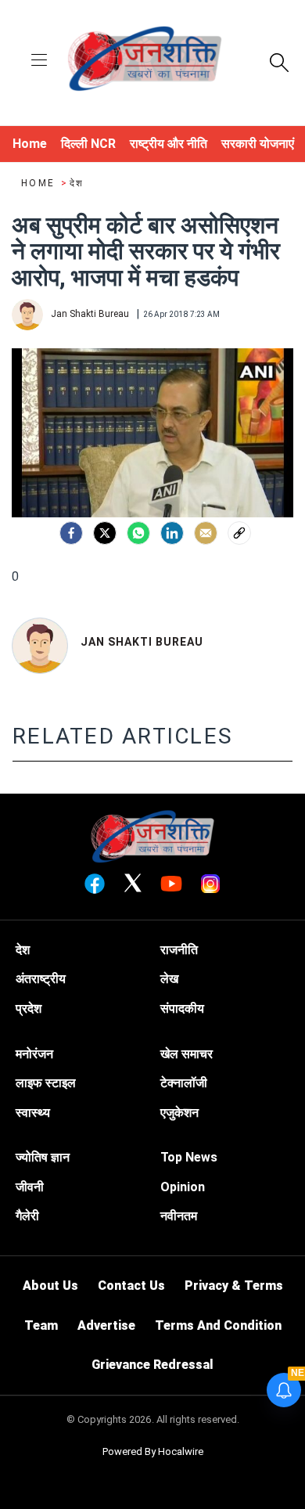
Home (40, 183)
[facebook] (71, 533)
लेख (169, 978)
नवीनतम (178, 1215)
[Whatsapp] (138, 533)
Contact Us (131, 1285)
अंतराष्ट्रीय (41, 978)
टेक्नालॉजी (183, 1082)
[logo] (144, 61)
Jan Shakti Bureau (142, 642)
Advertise (106, 1325)
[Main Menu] (39, 61)
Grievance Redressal (153, 1364)
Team (41, 1325)
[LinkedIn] (172, 533)
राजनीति (179, 949)
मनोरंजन (34, 1053)
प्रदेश (28, 1008)
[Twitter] (105, 533)
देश (77, 183)
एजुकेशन (179, 1112)
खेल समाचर (186, 1053)
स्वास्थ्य (33, 1112)
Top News (188, 1157)
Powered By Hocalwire (152, 1451)
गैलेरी (27, 1215)
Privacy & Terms (234, 1285)
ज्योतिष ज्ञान (43, 1157)
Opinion (182, 1186)
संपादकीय (182, 1008)
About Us (50, 1285)
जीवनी (30, 1186)
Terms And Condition (218, 1325)
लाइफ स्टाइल (46, 1082)
